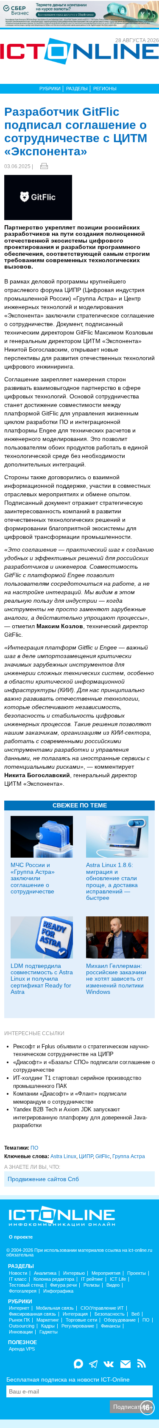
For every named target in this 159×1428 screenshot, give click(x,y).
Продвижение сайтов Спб (43, 1179)
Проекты (136, 1273)
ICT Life (118, 1279)
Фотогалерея (22, 1291)
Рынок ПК (19, 1320)
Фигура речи (63, 1285)
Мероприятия (106, 1273)
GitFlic (102, 1156)
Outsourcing (21, 1326)
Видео (113, 1285)
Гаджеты (48, 1332)
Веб (135, 1314)
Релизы (92, 1285)
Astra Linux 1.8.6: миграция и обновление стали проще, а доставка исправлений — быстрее (112, 881)
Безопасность (110, 1314)
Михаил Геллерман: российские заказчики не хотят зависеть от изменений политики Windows (116, 979)
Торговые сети (81, 1320)
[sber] (79, 13)
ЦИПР (86, 1156)
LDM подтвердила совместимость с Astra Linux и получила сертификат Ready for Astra (42, 979)
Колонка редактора (53, 1279)
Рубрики (50, 88)
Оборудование (120, 1320)
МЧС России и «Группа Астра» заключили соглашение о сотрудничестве (33, 878)
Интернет (19, 1308)
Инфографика (58, 1291)
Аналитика (45, 1273)
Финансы (110, 1326)
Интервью (74, 1273)
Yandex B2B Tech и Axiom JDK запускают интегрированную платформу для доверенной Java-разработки (80, 1117)
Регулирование (77, 1326)
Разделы (77, 88)
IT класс (18, 1279)
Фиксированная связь (32, 1314)
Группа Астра (128, 1156)
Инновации (21, 1332)
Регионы (105, 88)
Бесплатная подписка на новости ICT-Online (68, 1379)
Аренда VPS (22, 1349)
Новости (18, 1273)
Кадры (48, 1326)
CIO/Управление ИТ (102, 1308)
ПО (34, 1148)
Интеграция (75, 1314)
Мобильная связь (55, 1308)
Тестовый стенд (26, 1285)
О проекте (21, 1237)
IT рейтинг (92, 1279)
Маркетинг (47, 1320)
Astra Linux (63, 1156)
